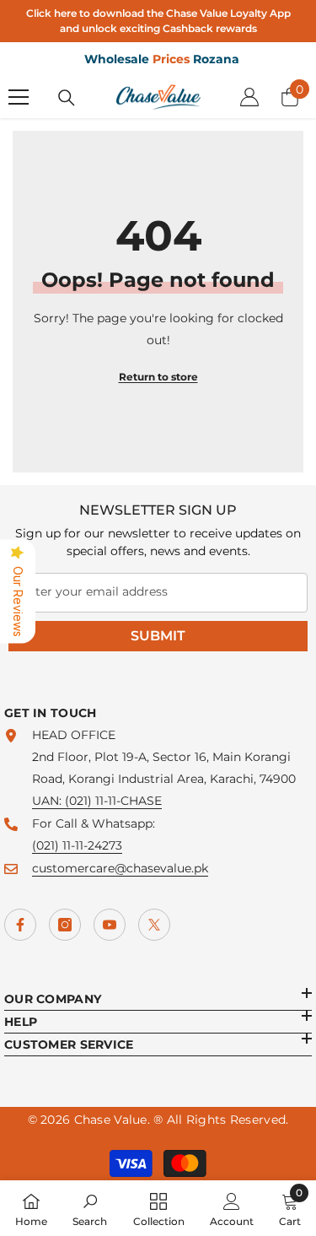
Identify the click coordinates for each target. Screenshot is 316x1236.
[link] (90, 1208)
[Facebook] (20, 925)
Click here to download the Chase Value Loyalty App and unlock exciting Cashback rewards (158, 21)
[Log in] (249, 97)
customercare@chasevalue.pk (120, 868)
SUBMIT (158, 636)
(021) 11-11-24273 (77, 845)
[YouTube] (110, 925)
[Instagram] (65, 925)
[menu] (18, 97)
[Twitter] (154, 925)
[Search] (66, 98)
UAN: (48, 800)
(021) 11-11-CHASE (113, 800)
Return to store (158, 376)
